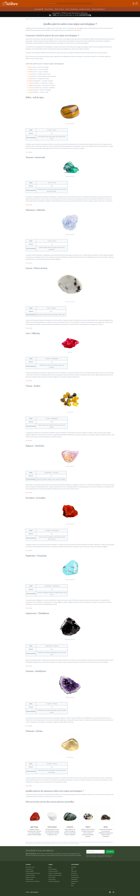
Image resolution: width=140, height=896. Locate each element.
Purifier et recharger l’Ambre (55, 873)
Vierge (30, 78)
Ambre (49, 867)
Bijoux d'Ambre (49, 9)
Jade (72, 869)
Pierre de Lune (74, 875)
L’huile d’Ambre (51, 879)
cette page (97, 794)
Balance (31, 81)
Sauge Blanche (74, 881)
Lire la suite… (29, 152)
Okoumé (73, 883)
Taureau (31, 69)
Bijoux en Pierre (59, 9)
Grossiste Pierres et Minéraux (32, 881)
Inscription (110, 851)
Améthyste (73, 867)
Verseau (31, 90)
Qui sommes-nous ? (30, 867)
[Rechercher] (93, 3)
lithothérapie (77, 30)
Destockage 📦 (38, 9)
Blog (72, 885)
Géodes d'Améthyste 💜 (99, 9)
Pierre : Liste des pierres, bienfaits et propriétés (41, 19)
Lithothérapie (74, 879)
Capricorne (31, 87)
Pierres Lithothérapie (71, 9)
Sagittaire (31, 85)
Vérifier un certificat (30, 877)
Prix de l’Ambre (51, 877)
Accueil (27, 19)
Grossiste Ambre (29, 879)
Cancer (30, 74)
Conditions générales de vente (33, 873)
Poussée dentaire (52, 869)
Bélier (30, 67)
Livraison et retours (30, 875)
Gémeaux (31, 71)
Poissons (31, 92)
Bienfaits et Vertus (84, 9)
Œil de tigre (74, 873)
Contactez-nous (29, 869)
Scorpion (31, 83)
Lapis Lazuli (74, 871)
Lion (30, 76)
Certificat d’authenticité (53, 881)
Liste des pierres (75, 877)
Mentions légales (30, 871)
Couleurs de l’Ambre (53, 871)
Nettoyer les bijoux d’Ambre (54, 875)
